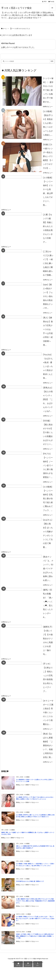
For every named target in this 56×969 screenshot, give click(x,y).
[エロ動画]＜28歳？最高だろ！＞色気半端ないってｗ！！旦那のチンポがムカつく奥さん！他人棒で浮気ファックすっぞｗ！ (35, 864)
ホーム (5, 28)
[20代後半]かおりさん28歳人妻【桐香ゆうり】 (30, 881)
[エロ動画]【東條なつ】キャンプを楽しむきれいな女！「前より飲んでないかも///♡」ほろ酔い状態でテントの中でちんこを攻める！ (35, 918)
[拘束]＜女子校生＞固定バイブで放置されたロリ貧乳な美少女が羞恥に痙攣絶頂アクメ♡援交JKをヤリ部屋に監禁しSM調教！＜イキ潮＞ (35, 936)
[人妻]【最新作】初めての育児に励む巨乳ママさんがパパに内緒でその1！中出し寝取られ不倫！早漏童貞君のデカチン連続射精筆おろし (35, 901)
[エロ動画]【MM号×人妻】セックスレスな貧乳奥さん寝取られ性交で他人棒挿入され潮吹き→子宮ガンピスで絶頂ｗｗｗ (35, 816)
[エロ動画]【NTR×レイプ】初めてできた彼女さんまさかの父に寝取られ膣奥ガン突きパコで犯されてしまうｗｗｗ (35, 798)
